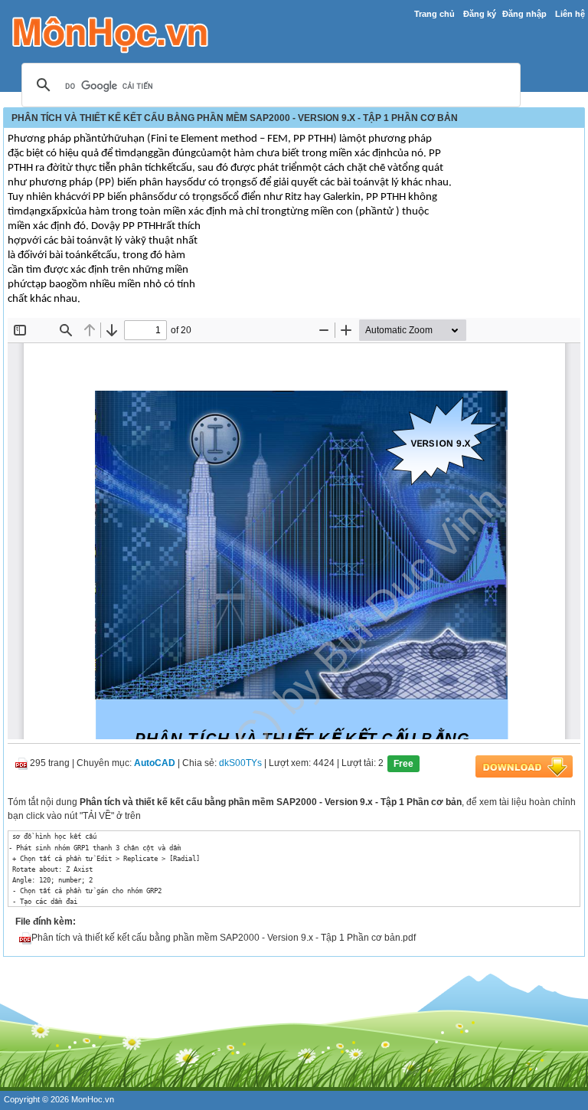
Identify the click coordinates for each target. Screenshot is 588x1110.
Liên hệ (570, 13)
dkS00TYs (240, 763)
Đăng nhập (524, 13)
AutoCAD (154, 763)
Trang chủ (434, 13)
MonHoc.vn (92, 1099)
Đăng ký (479, 13)
